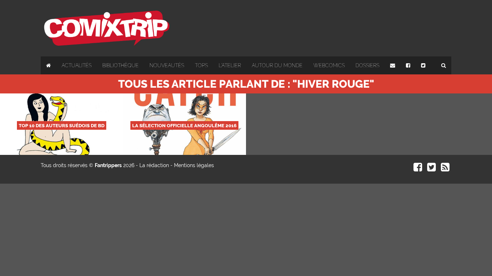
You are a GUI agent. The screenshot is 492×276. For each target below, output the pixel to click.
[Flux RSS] (445, 169)
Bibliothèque (120, 65)
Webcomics (329, 65)
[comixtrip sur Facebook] (417, 169)
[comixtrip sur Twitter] (431, 169)
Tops (201, 65)
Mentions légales (194, 165)
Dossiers (367, 65)
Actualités (76, 65)
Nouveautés (166, 65)
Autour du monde (277, 65)
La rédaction (154, 165)
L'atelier (230, 65)
